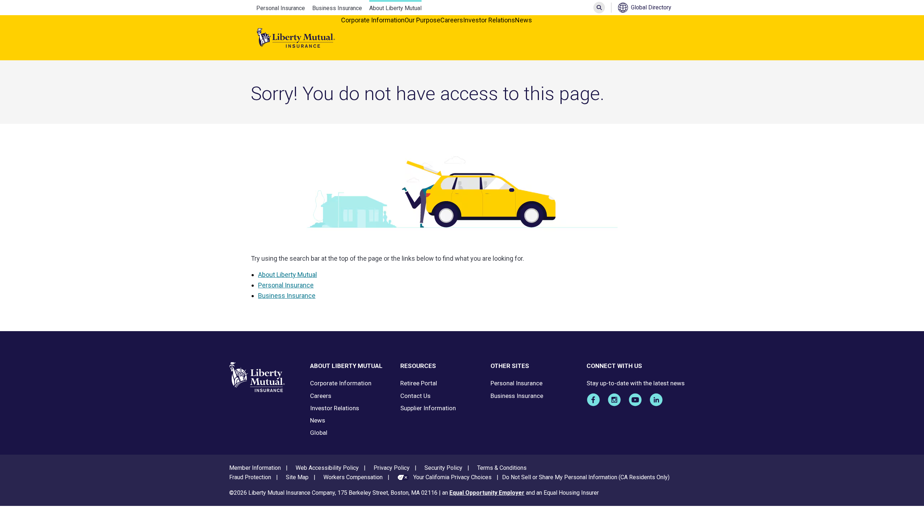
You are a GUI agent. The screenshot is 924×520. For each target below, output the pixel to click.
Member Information (255, 467)
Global (318, 432)
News (523, 20)
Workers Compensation (353, 477)
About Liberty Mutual (395, 8)
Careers (451, 20)
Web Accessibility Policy (327, 467)
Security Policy (443, 467)
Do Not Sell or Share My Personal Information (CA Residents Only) (586, 477)
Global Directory (651, 7)
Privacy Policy (392, 467)
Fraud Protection (250, 477)
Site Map (297, 477)
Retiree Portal (418, 383)
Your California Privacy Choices (452, 477)
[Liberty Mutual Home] (296, 38)
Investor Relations (489, 20)
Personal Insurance (280, 8)
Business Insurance (337, 8)
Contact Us (415, 395)
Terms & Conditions (502, 467)
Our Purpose (422, 20)
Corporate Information (373, 20)
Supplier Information (428, 408)
